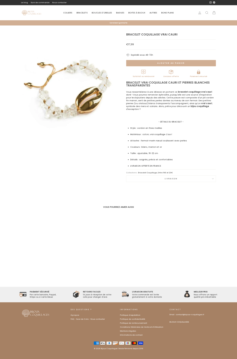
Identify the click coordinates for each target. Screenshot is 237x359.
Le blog (24, 2)
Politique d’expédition (130, 315)
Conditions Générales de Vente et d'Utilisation (141, 327)
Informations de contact (131, 335)
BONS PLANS (167, 12)
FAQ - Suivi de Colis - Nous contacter (88, 319)
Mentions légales (128, 331)
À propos (75, 315)
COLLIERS (67, 12)
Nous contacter (59, 2)
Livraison (171, 179)
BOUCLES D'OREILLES (102, 12)
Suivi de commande (40, 2)
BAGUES (120, 12)
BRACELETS (82, 12)
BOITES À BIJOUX (136, 12)
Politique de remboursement (133, 323)
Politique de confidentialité (132, 319)
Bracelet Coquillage (147, 172)
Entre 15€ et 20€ (165, 172)
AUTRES (153, 12)
